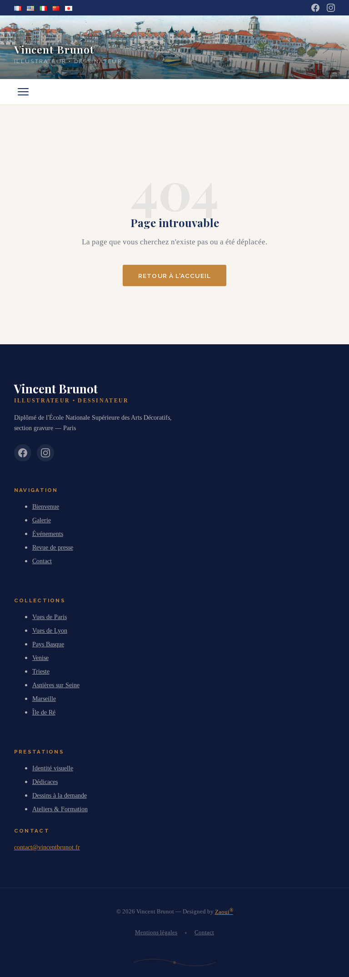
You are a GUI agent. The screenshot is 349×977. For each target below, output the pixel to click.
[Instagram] (331, 8)
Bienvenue (45, 506)
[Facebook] (315, 8)
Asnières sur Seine (56, 685)
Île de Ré (43, 712)
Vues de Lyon (49, 630)
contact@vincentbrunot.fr (47, 847)
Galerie (41, 520)
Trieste (41, 671)
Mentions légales (156, 932)
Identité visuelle (52, 768)
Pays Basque (48, 644)
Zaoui (224, 911)
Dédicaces (45, 781)
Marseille (44, 698)
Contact (42, 561)
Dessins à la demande (59, 795)
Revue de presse (52, 547)
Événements (47, 533)
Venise (40, 657)
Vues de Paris (49, 616)
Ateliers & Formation (60, 809)
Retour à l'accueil (174, 275)
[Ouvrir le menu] (23, 91)
